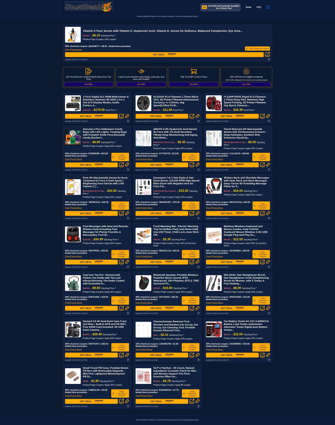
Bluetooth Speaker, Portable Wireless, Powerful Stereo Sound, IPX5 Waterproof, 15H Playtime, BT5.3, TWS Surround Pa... (176, 279)
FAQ (259, 7)
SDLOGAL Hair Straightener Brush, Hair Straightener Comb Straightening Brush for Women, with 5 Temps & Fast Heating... (246, 279)
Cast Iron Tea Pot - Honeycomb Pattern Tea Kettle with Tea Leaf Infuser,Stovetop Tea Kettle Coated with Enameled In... (103, 279)
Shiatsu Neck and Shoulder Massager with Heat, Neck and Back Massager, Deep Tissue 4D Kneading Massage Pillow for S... (246, 182)
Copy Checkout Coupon (259, 48)
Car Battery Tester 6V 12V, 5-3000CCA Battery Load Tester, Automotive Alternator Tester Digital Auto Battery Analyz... (246, 325)
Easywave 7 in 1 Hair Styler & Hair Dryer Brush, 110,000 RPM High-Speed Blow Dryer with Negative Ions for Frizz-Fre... (176, 182)
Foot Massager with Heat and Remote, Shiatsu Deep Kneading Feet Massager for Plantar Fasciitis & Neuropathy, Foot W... (105, 230)
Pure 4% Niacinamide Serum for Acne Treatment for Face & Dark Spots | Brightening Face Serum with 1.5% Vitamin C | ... (105, 182)
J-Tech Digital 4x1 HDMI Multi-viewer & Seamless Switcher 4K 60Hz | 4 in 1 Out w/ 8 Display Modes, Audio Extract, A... (106, 101)
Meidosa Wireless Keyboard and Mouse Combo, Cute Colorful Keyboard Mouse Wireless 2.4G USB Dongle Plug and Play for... (245, 230)
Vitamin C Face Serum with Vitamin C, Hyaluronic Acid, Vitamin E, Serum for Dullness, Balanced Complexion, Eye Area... (163, 30)
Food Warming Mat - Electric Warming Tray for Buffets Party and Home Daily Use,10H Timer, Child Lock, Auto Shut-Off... (176, 230)
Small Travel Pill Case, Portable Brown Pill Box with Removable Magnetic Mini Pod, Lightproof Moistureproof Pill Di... (106, 372)
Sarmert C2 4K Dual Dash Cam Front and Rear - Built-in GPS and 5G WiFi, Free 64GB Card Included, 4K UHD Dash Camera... (104, 325)
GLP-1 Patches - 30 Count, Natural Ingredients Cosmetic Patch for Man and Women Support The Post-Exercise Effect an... (174, 372)
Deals (248, 7)
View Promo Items (73, 50)
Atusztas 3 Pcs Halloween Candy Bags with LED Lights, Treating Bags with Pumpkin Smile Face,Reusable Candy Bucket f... (105, 133)
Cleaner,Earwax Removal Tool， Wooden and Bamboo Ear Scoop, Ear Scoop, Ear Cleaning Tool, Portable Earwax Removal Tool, (175, 326)
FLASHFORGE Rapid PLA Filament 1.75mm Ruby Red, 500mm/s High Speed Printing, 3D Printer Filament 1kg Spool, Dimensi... (245, 101)
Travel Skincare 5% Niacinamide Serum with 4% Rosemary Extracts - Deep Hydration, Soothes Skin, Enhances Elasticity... (245, 133)
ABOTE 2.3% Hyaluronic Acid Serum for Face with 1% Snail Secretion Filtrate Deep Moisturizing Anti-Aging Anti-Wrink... (175, 133)
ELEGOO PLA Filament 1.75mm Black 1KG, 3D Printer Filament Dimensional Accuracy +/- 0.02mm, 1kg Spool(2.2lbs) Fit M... (176, 101)
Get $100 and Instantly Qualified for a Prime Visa (223, 7)
